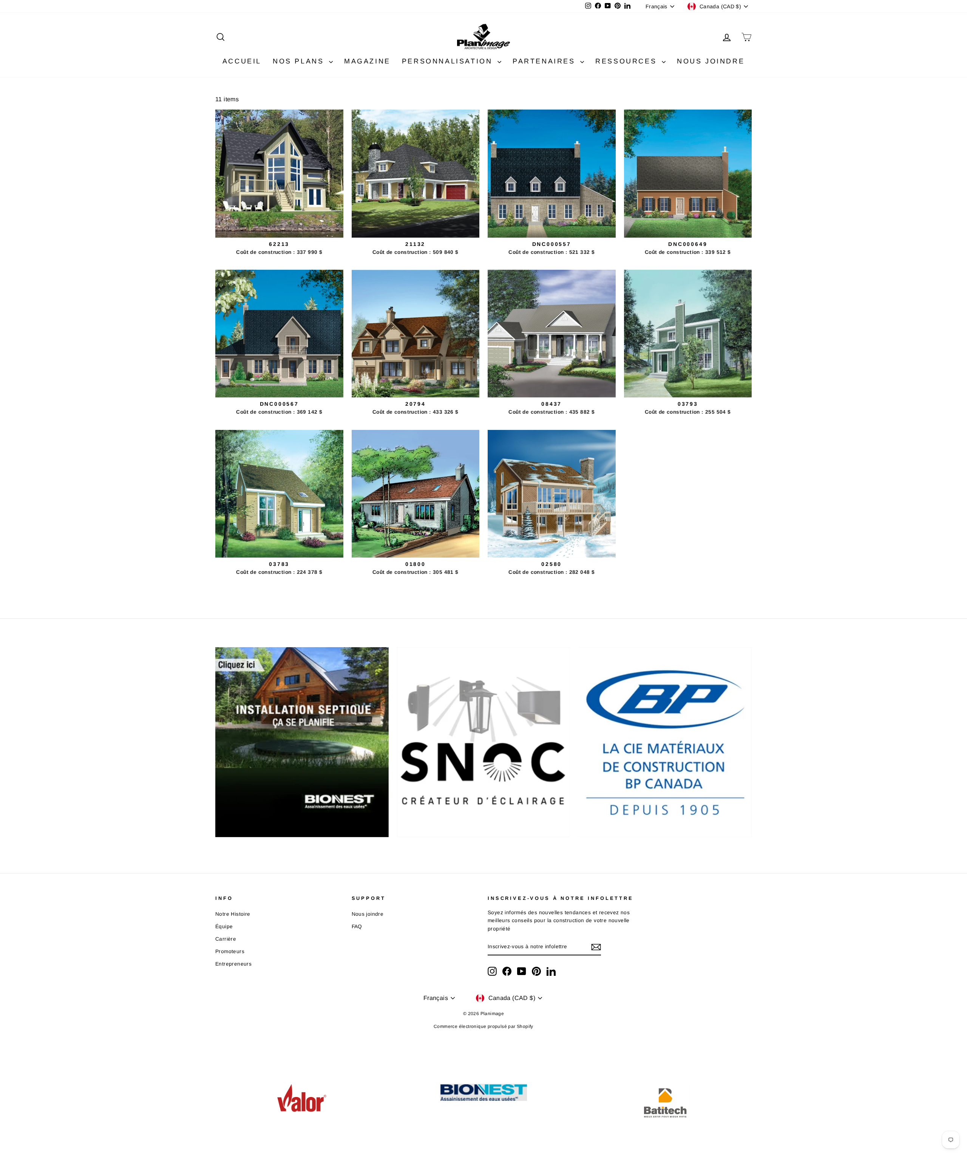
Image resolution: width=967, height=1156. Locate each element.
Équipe (224, 926)
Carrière (225, 939)
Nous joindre (368, 914)
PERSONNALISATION (449, 61)
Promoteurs (229, 951)
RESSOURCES (627, 61)
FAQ (357, 926)
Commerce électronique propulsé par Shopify (483, 1026)
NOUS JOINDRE (711, 61)
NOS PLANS (300, 61)
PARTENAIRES (545, 61)
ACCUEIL (241, 61)
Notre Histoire (232, 914)
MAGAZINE (367, 61)
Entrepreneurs (233, 964)
